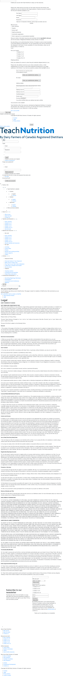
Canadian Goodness (8, 658)
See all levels (8, 229)
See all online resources (8, 652)
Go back (2, 112)
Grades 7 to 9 (20, 56)
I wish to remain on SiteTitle (14, 294)
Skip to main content (5, 126)
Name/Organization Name (22, 85)
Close (31, 124)
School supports (9, 253)
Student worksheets (8, 649)
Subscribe (35, 600)
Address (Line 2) (20, 91)
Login (6, 157)
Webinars (7, 282)
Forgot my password (10, 160)
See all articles (8, 267)
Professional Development (9, 664)
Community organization (17, 34)
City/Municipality (20, 94)
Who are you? (35, 578)
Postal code (19, 96)
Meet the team (8, 216)
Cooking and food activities (11, 272)
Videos (6, 254)
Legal (14, 119)
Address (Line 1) (20, 89)
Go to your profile (15, 110)
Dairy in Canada (7, 656)
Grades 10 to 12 (21, 58)
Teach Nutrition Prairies (8, 295)
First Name (18, 13)
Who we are (7, 214)
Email (17, 17)
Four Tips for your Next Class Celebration (14, 264)
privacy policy (51, 609)
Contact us (7, 217)
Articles (5, 662)
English (14, 199)
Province (18, 98)
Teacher (14, 28)
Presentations (8, 279)
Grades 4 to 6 (20, 54)
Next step (8, 112)
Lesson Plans (8, 248)
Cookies (15, 118)
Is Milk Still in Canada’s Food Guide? (13, 265)
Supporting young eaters (11, 274)
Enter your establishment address (31, 75)
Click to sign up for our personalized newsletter (23, 36)
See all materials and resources (12, 243)
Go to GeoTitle (4, 294)
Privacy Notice (16, 121)
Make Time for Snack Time (11, 262)
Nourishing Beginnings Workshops (13, 278)
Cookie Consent (7, 675)
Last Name (18, 15)
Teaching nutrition (9, 271)
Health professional (16, 32)
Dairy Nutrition (6, 657)
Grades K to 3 (20, 52)
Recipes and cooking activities (12, 251)
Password (18, 19)
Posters (6, 250)
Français (14, 195)
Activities (7, 247)
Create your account (10, 180)
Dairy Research (6, 660)
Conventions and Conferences (12, 281)
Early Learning (15, 26)
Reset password (9, 172)
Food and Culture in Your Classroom (13, 261)
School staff (15, 30)
